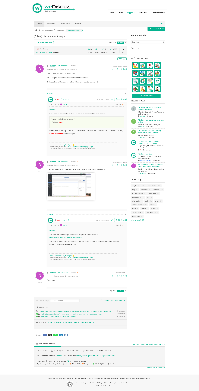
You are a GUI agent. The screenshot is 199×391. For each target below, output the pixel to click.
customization (153, 186)
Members (78, 24)
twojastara (143, 116)
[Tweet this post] (120, 69)
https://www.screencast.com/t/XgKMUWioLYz (65, 237)
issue (152, 205)
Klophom (59, 356)
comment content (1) (73, 322)
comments (152, 193)
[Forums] (36, 30)
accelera (142, 126)
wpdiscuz (157, 189)
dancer (50, 52)
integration (136, 216)
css (148, 197)
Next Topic (119, 300)
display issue (136, 186)
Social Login (136, 212)
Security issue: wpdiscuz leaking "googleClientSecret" (95, 356)
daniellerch (143, 173)
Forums (39, 24)
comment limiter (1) (87, 322)
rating (147, 201)
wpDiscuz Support (145, 160)
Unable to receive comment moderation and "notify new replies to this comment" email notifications (75, 311)
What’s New (51, 24)
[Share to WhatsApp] (122, 69)
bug (133, 189)
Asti (58, 99)
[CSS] (71, 198)
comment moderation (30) (56, 322)
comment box (151, 212)
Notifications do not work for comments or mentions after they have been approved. (71, 314)
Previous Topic (108, 300)
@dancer (52, 110)
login (134, 208)
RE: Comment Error (145, 154)
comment (144, 189)
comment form (137, 193)
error (157, 201)
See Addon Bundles (146, 96)
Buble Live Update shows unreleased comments (58, 316)
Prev (121, 43)
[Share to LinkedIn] (124, 69)
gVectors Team (129, 378)
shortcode (136, 201)
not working (136, 197)
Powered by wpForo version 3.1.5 (155, 367)
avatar (153, 208)
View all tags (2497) (137, 220)
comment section (138, 205)
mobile (143, 208)
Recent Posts (65, 24)
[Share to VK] (126, 69)
